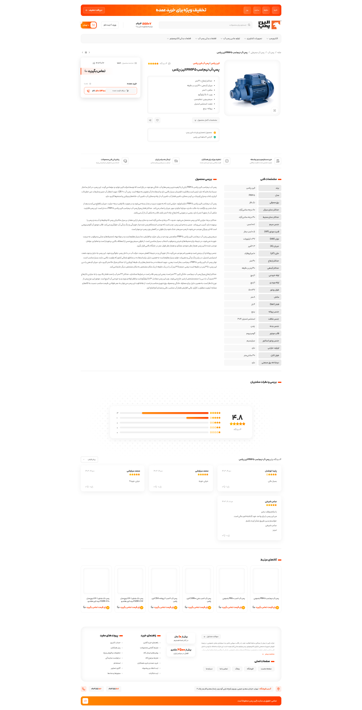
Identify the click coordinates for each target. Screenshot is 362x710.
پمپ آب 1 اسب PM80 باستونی (233, 598)
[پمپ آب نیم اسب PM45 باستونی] (266, 581)
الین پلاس (215, 63)
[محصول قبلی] (89, 52)
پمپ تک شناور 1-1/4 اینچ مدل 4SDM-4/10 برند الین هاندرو (97, 600)
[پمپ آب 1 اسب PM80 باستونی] (232, 581)
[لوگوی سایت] (270, 25)
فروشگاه (250, 668)
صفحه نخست (266, 668)
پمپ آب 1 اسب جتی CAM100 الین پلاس (199, 600)
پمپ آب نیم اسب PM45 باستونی (266, 598)
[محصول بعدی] (82, 52)
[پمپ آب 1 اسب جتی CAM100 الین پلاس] (198, 581)
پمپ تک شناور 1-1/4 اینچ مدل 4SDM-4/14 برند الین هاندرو (131, 600)
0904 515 (96, 688)
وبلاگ (237, 668)
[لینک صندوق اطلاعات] (140, 25)
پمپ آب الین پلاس (201, 63)
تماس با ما (224, 668)
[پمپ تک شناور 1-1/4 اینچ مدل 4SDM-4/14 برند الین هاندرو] (130, 581)
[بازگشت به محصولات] (86, 52)
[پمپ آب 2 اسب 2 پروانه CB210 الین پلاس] (164, 581)
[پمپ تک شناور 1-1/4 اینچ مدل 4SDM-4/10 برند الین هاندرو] (96, 581)
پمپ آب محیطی (257, 52)
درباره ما (209, 668)
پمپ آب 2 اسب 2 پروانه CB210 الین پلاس (164, 600)
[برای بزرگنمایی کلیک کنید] (274, 110)
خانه (279, 52)
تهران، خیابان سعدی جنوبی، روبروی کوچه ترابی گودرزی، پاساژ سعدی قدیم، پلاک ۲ (234, 688)
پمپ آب (271, 52)
